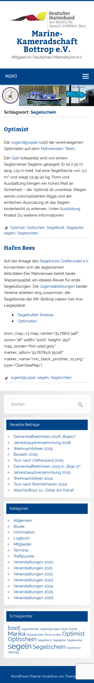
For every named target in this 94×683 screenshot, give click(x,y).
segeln (9, 233)
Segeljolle (74, 227)
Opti (15, 158)
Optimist (16, 129)
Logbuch (22, 538)
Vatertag (13, 652)
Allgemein (23, 520)
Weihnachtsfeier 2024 (33, 478)
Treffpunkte (24, 556)
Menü (11, 76)
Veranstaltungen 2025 (33, 591)
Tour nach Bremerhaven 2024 (40, 484)
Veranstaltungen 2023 (33, 580)
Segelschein (27, 233)
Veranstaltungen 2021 (33, 568)
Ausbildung (70, 208)
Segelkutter (75, 640)
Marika (17, 633)
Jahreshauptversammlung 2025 (42, 472)
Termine (21, 550)
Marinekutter (35, 634)
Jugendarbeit (30, 628)
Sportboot (74, 647)
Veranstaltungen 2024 (33, 586)
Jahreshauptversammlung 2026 (42, 442)
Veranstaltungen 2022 (33, 574)
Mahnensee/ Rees (58, 148)
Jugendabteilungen (57, 286)
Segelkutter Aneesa (35, 314)
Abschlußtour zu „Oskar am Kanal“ (44, 490)
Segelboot (55, 227)
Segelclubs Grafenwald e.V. (64, 261)
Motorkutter (53, 634)
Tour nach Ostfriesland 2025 (38, 460)
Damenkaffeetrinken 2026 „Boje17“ (45, 436)
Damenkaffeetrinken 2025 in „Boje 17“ (47, 466)
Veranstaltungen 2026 (33, 597)
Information (24, 532)
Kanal (64, 628)
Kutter (73, 628)
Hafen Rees (19, 247)
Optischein (36, 227)
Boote (19, 526)
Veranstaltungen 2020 (33, 562)
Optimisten (27, 321)
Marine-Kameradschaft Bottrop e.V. (47, 41)
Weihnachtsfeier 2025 (33, 448)
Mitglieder (23, 544)
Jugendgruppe (24, 142)
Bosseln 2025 (26, 454)
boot (14, 627)
